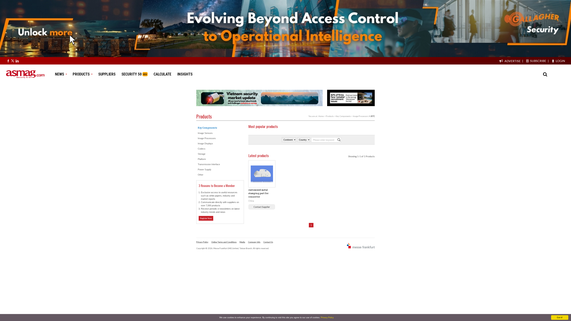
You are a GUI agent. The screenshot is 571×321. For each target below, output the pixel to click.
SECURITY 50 (131, 74)
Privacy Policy (202, 242)
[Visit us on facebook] (8, 61)
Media (242, 242)
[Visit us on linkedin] (17, 61)
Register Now (206, 218)
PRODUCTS (81, 74)
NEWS (59, 74)
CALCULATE (162, 74)
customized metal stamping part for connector (258, 193)
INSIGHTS (185, 74)
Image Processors (360, 116)
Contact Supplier (262, 207)
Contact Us (268, 242)
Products (330, 116)
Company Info (254, 242)
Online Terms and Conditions (224, 242)
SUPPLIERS (107, 74)
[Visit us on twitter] (13, 61)
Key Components (343, 116)
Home (321, 116)
